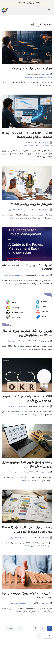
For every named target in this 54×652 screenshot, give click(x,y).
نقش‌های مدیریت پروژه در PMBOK (30, 204)
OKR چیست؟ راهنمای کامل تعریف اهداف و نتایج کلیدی (27, 398)
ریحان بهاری (45, 74)
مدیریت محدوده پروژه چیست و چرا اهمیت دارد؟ (27, 595)
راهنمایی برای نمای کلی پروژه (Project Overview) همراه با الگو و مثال (27, 529)
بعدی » (9, 628)
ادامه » (38, 85)
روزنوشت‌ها (48, 77)
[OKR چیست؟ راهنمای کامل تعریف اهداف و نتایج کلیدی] (27, 375)
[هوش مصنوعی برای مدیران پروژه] (27, 47)
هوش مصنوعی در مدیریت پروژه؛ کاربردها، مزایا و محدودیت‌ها (27, 135)
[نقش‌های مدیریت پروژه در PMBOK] (27, 183)
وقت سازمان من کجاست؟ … (27, 2)
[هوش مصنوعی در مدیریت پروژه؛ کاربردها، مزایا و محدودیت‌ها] (27, 111)
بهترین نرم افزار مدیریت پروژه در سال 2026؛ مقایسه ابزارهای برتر (27, 333)
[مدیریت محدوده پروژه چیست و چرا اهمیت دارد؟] (27, 572)
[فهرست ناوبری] (49, 10)
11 (20, 628)
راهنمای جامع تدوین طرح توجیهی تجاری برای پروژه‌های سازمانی (27, 464)
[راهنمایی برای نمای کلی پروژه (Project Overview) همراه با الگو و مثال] (27, 506)
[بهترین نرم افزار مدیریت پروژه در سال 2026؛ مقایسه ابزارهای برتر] (27, 309)
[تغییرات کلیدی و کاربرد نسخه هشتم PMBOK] (27, 244)
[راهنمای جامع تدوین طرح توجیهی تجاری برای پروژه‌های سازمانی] (27, 441)
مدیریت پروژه (39, 77)
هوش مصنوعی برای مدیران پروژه (32, 68)
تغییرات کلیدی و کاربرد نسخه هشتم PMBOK (27, 267)
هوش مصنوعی (29, 77)
